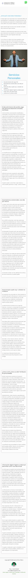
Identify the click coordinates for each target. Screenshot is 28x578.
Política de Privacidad (14, 572)
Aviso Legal (5, 572)
